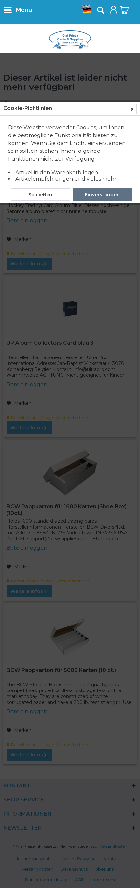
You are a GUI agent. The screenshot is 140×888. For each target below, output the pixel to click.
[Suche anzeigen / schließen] (100, 10)
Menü (24, 10)
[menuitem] (17, 10)
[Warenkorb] (124, 10)
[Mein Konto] (113, 10)
